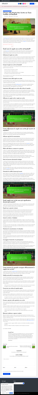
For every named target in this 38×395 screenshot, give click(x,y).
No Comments (16, 16)
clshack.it (5, 3)
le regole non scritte (18, 84)
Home (2, 6)
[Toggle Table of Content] (12, 46)
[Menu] (35, 3)
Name (4, 367)
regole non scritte (14, 271)
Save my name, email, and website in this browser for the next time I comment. (13, 371)
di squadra (21, 173)
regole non (24, 41)
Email (15, 367)
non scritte (28, 143)
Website (26, 367)
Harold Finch (10, 332)
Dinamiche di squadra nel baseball (8, 6)
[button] (32, 3)
